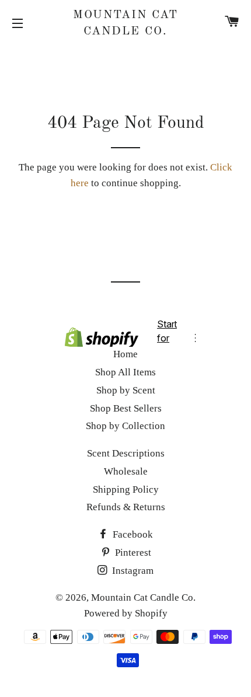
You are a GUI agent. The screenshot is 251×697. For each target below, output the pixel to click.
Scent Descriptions (126, 453)
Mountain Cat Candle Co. (125, 23)
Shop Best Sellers (126, 408)
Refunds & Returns (125, 507)
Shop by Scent (125, 390)
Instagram (132, 570)
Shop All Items (125, 372)
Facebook (131, 534)
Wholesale (126, 471)
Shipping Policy (126, 489)
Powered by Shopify (126, 613)
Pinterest (132, 552)
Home (125, 354)
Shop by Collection (125, 425)
